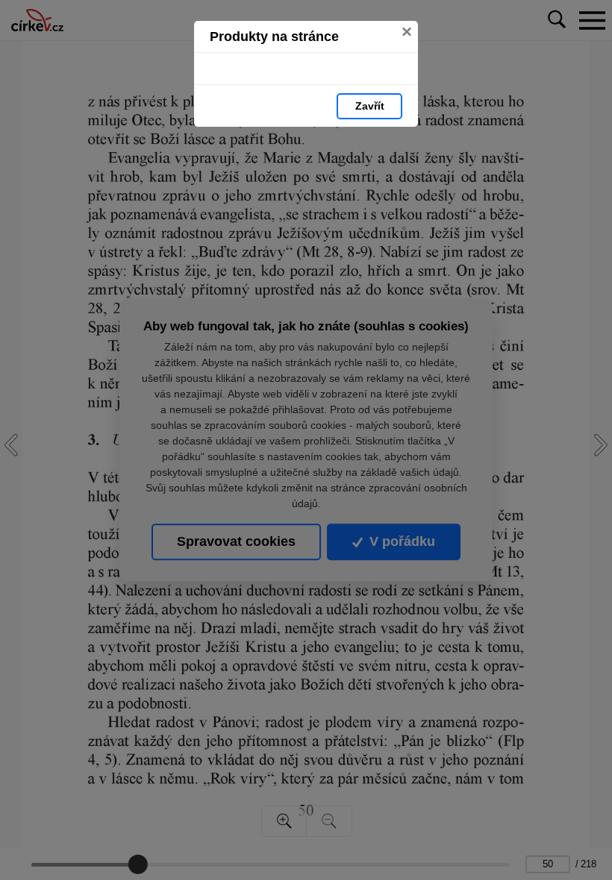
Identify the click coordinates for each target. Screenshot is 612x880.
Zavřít (369, 106)
